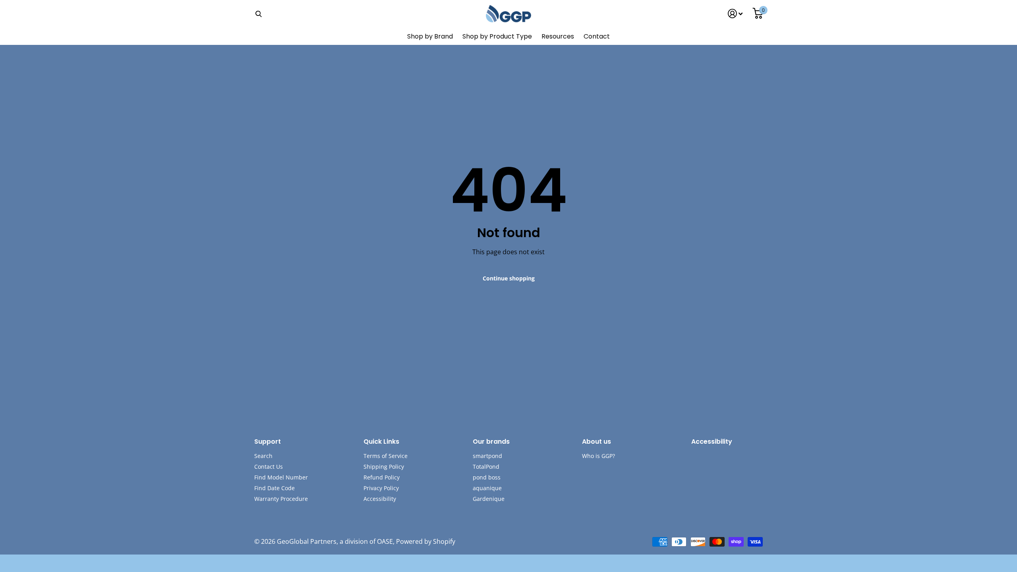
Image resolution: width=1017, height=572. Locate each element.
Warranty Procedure (281, 498)
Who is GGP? (598, 456)
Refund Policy (381, 477)
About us (596, 441)
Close (258, 14)
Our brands (491, 441)
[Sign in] (735, 14)
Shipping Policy (383, 466)
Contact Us (268, 466)
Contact (597, 36)
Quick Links (381, 441)
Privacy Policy (381, 488)
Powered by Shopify (425, 541)
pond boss (487, 477)
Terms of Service (385, 456)
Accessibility (379, 498)
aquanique (487, 488)
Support (267, 441)
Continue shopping (509, 278)
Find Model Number (281, 477)
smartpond (487, 456)
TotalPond (486, 466)
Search (263, 456)
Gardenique (489, 498)
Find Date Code (274, 488)
